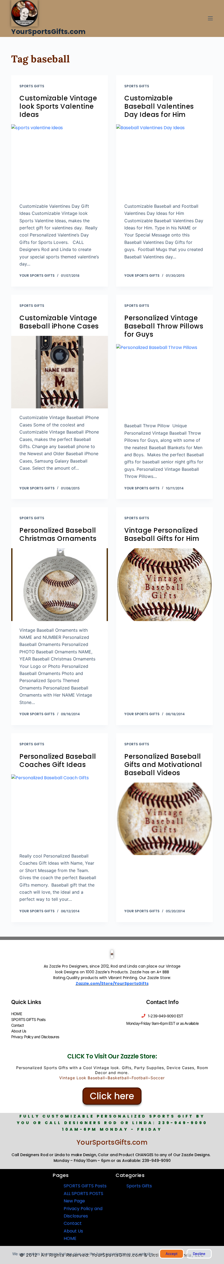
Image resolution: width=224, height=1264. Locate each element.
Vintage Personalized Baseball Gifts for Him (161, 534)
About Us (18, 1031)
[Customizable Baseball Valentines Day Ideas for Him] (164, 160)
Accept (172, 1253)
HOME (16, 1013)
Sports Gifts (31, 86)
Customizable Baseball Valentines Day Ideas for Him (159, 106)
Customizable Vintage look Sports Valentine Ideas (58, 106)
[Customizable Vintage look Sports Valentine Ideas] (59, 160)
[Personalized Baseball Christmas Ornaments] (59, 584)
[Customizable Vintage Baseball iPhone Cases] (59, 372)
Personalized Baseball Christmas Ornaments (58, 534)
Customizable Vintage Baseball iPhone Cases (59, 322)
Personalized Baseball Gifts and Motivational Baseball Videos (163, 764)
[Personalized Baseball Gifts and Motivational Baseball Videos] (164, 819)
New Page (74, 1201)
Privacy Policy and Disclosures (35, 1036)
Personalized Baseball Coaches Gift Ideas (57, 760)
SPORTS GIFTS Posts (28, 1019)
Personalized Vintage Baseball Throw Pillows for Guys (163, 326)
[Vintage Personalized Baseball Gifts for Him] (164, 584)
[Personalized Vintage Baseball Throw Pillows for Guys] (164, 380)
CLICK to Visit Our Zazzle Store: (112, 1056)
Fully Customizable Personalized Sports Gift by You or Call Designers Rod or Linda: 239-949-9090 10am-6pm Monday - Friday (112, 1122)
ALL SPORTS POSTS (83, 1193)
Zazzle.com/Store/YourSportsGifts (112, 983)
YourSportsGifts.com (48, 31)
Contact (17, 1025)
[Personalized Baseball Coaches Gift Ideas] (59, 810)
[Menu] (210, 18)
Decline (199, 1253)
